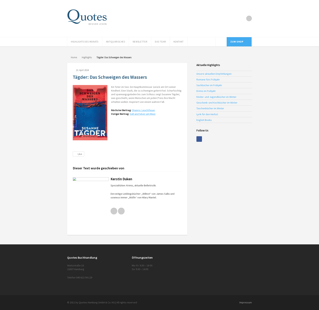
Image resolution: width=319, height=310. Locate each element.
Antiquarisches (115, 41)
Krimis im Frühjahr (206, 91)
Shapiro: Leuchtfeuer (143, 110)
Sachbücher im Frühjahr (209, 85)
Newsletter (140, 41)
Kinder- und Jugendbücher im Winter (216, 97)
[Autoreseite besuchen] (91, 203)
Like (80, 154)
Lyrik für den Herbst (207, 114)
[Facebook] (249, 18)
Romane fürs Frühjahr (208, 79)
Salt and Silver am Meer (143, 114)
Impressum (245, 302)
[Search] (221, 41)
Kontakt (179, 41)
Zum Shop (236, 41)
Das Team (160, 41)
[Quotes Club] (87, 16)
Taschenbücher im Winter (210, 108)
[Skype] (114, 211)
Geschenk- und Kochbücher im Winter (216, 102)
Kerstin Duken (121, 179)
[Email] (121, 211)
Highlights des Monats (84, 41)
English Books (204, 120)
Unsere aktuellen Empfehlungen (213, 73)
